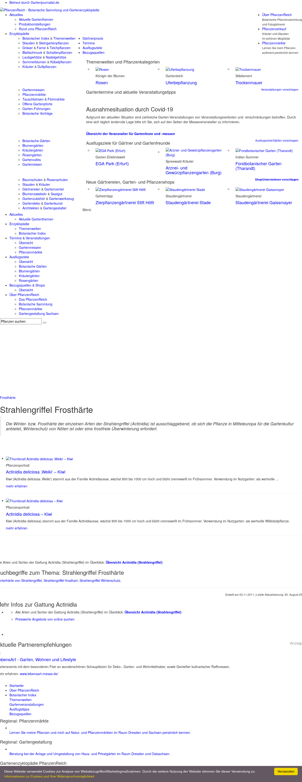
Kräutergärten (32, 150)
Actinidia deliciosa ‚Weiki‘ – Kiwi (35, 472)
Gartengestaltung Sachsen (39, 313)
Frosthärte (8, 397)
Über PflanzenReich (277, 14)
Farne (41, 47)
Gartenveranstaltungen (26, 704)
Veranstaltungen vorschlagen (279, 89)
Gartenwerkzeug (61, 198)
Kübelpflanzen (60, 61)
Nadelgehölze (56, 57)
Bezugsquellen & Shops (27, 285)
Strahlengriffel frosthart (61, 580)
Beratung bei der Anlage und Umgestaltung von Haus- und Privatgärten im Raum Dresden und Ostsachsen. (89, 753)
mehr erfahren (16, 486)
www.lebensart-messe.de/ (39, 673)
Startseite (16, 685)
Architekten (30, 208)
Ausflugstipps (19, 709)
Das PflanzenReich (33, 299)
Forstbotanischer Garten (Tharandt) (258, 165)
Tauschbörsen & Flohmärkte (43, 99)
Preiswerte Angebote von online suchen (45, 619)
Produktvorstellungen (34, 24)
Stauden (28, 43)
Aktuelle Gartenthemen (36, 19)
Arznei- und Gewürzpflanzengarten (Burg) (194, 170)
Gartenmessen (33, 89)
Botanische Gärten (36, 140)
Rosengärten (32, 154)
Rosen (102, 82)
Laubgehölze (32, 57)
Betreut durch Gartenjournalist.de (34, 2)
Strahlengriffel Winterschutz (100, 580)
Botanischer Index (35, 38)
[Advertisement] (151, 360)
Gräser (27, 47)
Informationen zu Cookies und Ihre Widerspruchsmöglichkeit (49, 776)
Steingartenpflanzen (54, 43)
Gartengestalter (55, 208)
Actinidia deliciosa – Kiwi (29, 514)
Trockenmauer (248, 82)
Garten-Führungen (36, 108)
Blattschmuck (32, 52)
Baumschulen (32, 179)
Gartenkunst (53, 203)
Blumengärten (32, 145)
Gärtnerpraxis (93, 38)
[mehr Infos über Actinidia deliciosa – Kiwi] (34, 500)
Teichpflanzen (60, 47)
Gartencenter (54, 189)
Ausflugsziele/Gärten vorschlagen (276, 140)
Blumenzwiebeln (34, 193)
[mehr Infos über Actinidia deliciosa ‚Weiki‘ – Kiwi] (39, 458)
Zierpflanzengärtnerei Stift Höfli (125, 202)
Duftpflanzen (47, 66)
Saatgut (56, 193)
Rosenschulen (57, 179)
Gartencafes (31, 159)
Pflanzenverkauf (274, 28)
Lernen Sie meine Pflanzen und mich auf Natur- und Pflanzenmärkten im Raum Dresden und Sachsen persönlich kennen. (100, 732)
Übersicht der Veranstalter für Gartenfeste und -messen (130, 133)
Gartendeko (31, 203)
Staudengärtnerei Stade (188, 202)
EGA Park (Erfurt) (112, 163)
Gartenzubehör (33, 198)
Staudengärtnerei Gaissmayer (263, 202)
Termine (89, 43)
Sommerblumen (34, 61)
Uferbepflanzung (181, 82)
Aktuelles (16, 14)
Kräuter (28, 66)
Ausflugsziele (92, 47)
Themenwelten (64, 38)
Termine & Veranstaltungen (29, 238)
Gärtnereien (31, 189)
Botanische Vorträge (37, 113)
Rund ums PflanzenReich (38, 28)
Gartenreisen (32, 164)
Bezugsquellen (94, 52)
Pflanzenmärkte (273, 43)
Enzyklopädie (19, 33)
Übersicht (26, 242)
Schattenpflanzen (59, 52)
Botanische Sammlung (35, 304)
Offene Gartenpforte (37, 103)
